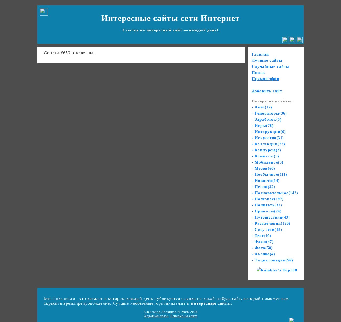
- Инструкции (269, 131)
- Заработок (267, 119)
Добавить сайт (267, 91)
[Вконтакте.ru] (285, 41)
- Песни (263, 187)
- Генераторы (269, 113)
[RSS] (300, 41)
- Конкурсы (266, 150)
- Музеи (263, 168)
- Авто (262, 107)
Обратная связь (156, 316)
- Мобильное (267, 162)
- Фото (262, 248)
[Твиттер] (292, 41)
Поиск (258, 72)
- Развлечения (271, 223)
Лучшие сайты (267, 60)
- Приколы (267, 211)
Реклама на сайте (183, 316)
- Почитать (267, 205)
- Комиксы (265, 156)
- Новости (266, 180)
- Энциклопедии (272, 260)
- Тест (261, 235)
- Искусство (268, 138)
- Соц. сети (267, 229)
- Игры (263, 125)
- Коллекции (268, 144)
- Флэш (263, 242)
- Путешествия (271, 217)
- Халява (263, 254)
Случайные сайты (271, 66)
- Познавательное (275, 193)
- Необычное (269, 174)
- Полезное (268, 199)
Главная (260, 54)
